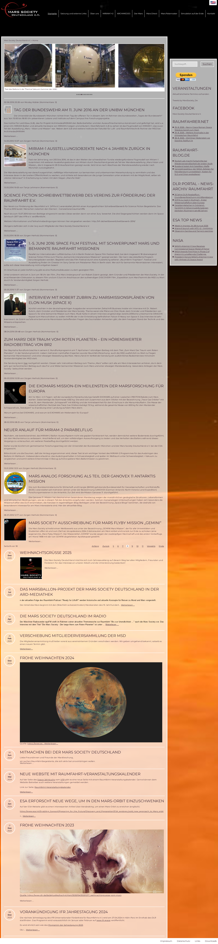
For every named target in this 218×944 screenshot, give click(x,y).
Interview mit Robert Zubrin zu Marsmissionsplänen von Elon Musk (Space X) (91, 300)
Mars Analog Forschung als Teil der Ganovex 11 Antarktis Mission (92, 478)
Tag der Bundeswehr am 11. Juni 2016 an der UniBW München (79, 110)
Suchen (207, 64)
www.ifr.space (103, 920)
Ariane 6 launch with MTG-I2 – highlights (194, 228)
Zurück (105, 546)
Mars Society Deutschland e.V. (17, 40)
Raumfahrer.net (191, 121)
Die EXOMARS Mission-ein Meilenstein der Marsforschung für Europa (96, 388)
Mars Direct (151, 13)
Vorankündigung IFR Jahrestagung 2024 (64, 912)
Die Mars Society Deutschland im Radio (63, 616)
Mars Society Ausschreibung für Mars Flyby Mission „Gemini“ (95, 523)
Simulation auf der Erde (192, 13)
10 (137, 546)
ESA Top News (187, 220)
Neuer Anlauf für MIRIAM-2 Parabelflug (48, 430)
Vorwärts (151, 546)
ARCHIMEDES (123, 13)
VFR (63, 780)
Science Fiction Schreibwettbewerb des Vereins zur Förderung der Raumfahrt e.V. (79, 198)
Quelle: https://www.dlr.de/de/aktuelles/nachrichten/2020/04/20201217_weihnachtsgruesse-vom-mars (70, 895)
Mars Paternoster (169, 13)
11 (142, 546)
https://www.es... (35, 744)
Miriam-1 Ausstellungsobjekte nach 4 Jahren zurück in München (89, 151)
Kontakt (211, 13)
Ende (161, 546)
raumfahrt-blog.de (185, 152)
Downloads (211, 941)
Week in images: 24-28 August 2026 (191, 226)
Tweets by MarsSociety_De (185, 100)
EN (213, 2)
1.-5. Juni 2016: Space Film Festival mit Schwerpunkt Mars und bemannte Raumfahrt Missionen (94, 246)
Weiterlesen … (11, 136)
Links (197, 941)
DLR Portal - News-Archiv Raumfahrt (193, 186)
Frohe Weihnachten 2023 (47, 825)
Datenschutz (183, 941)
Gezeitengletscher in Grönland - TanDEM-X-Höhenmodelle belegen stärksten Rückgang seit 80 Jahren (191, 208)
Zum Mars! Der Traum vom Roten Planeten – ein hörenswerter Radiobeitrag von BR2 (72, 342)
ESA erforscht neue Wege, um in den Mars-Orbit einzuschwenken (92, 801)
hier (26, 363)
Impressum (166, 941)
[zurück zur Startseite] (20, 9)
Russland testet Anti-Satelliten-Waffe (192, 166)
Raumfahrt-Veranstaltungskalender (53, 787)
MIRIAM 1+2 (108, 13)
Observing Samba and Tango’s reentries (194, 231)
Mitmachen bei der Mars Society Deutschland (70, 752)
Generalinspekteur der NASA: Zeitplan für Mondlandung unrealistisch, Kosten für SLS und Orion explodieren (194, 171)
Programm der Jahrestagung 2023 (65, 925)
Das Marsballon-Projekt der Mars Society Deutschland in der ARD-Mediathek (89, 592)
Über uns (94, 13)
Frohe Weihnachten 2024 (47, 658)
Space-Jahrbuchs (46, 780)
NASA (178, 240)
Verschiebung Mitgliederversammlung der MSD (73, 635)
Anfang (95, 546)
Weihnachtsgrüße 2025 (45, 552)
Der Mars (138, 13)
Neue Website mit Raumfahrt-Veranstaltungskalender (80, 774)
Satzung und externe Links (73, 13)
